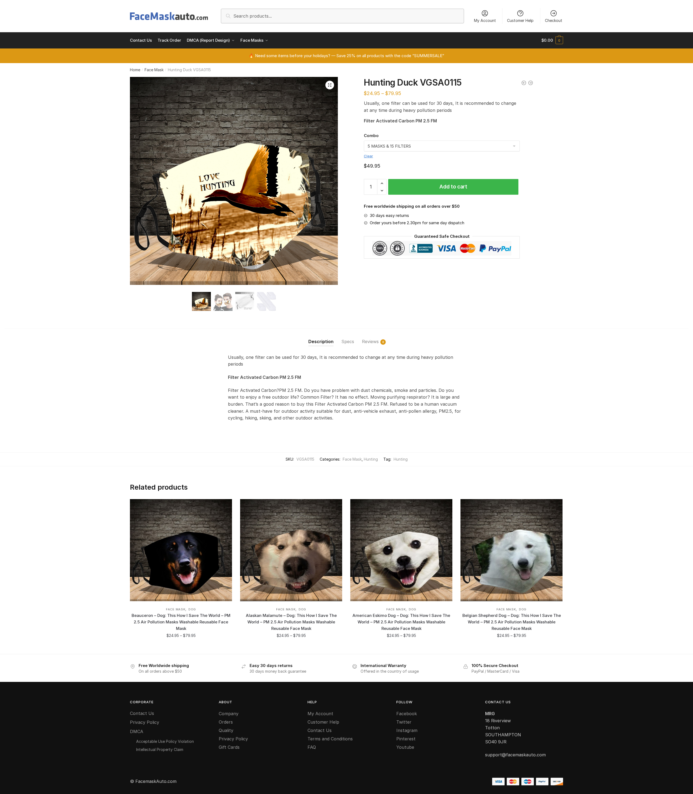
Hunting (371, 459)
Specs (347, 341)
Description (321, 341)
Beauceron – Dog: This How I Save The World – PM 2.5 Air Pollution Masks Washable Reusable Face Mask (181, 622)
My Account (485, 20)
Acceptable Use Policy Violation (165, 741)
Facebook (406, 713)
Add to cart (453, 187)
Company (228, 713)
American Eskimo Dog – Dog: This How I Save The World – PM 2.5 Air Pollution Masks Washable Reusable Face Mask (401, 622)
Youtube (405, 747)
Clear (368, 156)
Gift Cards (229, 747)
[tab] (321, 337)
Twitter (403, 722)
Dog (192, 609)
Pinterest (406, 738)
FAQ (312, 747)
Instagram (406, 730)
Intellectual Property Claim (159, 749)
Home (135, 69)
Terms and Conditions (330, 738)
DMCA (136, 731)
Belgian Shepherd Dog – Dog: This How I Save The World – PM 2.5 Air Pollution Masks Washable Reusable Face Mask (511, 622)
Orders (226, 722)
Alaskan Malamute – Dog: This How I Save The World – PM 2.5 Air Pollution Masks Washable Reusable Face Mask (291, 622)
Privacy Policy (144, 722)
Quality (226, 730)
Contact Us (142, 713)
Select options (181, 647)
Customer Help (520, 20)
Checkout (553, 20)
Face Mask (154, 69)
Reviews (370, 341)
